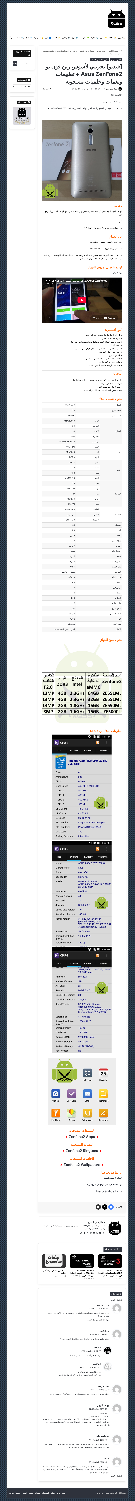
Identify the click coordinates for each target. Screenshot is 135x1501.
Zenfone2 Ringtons (82, 1151)
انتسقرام (45, 1493)
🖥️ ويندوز (66, 37)
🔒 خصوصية (39, 37)
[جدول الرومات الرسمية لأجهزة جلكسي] (54, 1261)
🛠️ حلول (75, 37)
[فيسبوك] (111, 1207)
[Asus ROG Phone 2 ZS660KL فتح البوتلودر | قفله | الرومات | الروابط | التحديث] (82, 1261)
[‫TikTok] (81, 1232)
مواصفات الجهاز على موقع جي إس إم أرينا (104, 1184)
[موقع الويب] (103, 1232)
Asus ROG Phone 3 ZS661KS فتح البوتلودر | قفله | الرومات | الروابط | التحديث (110, 1273)
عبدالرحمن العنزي (111, 89)
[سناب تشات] (84, 1232)
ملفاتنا (17, 1493)
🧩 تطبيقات (84, 37)
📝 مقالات (112, 37)
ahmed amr (103, 1436)
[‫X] (104, 1207)
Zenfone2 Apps (82, 1137)
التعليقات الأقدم (116, 1300)
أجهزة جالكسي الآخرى (99, 59)
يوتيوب (30, 1493)
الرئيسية (117, 51)
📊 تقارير (121, 37)
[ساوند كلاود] (87, 1232)
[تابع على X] (104, 89)
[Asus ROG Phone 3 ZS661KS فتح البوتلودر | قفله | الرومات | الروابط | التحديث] (110, 1261)
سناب (53, 1493)
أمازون (24, 1493)
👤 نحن (48, 37)
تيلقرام (37, 1493)
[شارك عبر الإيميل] (98, 1207)
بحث (63, 1493)
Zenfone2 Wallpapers (82, 1165)
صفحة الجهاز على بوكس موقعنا (109, 1191)
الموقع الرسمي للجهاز (113, 1178)
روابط (11, 1493)
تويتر (58, 1493)
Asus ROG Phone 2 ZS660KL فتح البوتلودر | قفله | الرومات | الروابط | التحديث (82, 1273)
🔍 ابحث (20, 37)
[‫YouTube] (93, 1232)
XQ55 (98, 1347)
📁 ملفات (57, 37)
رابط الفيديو (117, 272)
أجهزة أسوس (101, 51)
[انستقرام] (90, 1232)
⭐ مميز (103, 37)
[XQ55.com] (116, 18)
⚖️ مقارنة (94, 37)
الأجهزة (110, 51)
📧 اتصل (28, 37)
